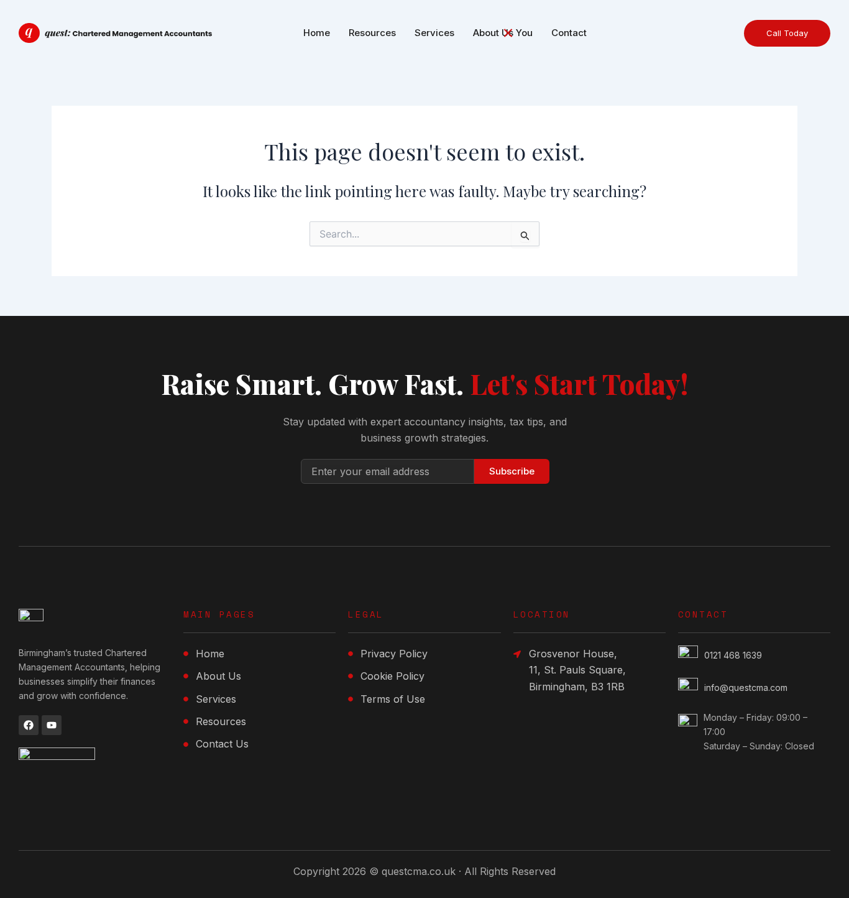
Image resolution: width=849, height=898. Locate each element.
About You (503, 33)
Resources (372, 33)
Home (316, 33)
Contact (569, 33)
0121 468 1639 (733, 655)
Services (434, 33)
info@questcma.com (745, 687)
